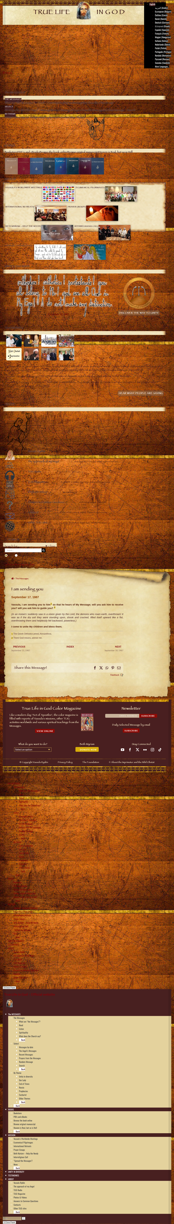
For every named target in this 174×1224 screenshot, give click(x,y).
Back (23, 809)
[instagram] (152, 749)
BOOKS (11, 878)
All (10, 555)
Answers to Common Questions (26, 970)
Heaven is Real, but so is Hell (25, 897)
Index (70, 646)
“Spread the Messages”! (23, 930)
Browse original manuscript (24, 893)
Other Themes (24, 867)
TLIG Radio (18, 959)
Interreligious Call (21, 926)
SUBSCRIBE (131, 730)
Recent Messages (26, 823)
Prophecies (23, 860)
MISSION (11, 904)
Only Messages (27, 555)
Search (22, 834)
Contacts (17, 974)
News (16, 933)
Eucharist (23, 864)
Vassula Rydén (19, 952)
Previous (19, 646)
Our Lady (22, 849)
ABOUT (11, 948)
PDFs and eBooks (20, 886)
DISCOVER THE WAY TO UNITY (139, 313)
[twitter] (137, 749)
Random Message (26, 831)
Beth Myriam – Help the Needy (26, 922)
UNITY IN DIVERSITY (16, 941)
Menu (9, 73)
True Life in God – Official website (29, 994)
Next (118, 646)
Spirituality (23, 801)
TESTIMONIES (13, 944)
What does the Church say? (30, 805)
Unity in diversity (26, 845)
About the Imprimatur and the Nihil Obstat (132, 762)
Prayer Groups (19, 919)
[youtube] (122, 749)
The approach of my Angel (24, 955)
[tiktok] (160, 749)
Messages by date (26, 816)
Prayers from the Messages (30, 827)
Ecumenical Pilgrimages (23, 911)
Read (21, 794)
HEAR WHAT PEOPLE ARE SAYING (141, 393)
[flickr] (145, 749)
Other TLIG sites (20, 977)
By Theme (17, 842)
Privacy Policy (65, 762)
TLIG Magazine (19, 963)
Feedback (114, 674)
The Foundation (90, 762)
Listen (21, 798)
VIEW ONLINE (45, 731)
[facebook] (130, 749)
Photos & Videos (20, 966)
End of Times (24, 853)
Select (16, 812)
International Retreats (22, 915)
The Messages (19, 787)
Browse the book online (23, 889)
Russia (21, 856)
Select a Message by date (20, 565)
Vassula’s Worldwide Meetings (26, 908)
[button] (21, 1014)
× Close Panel (9, 988)
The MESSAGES (14, 783)
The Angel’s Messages (27, 820)
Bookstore (18, 882)
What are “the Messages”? (29, 790)
